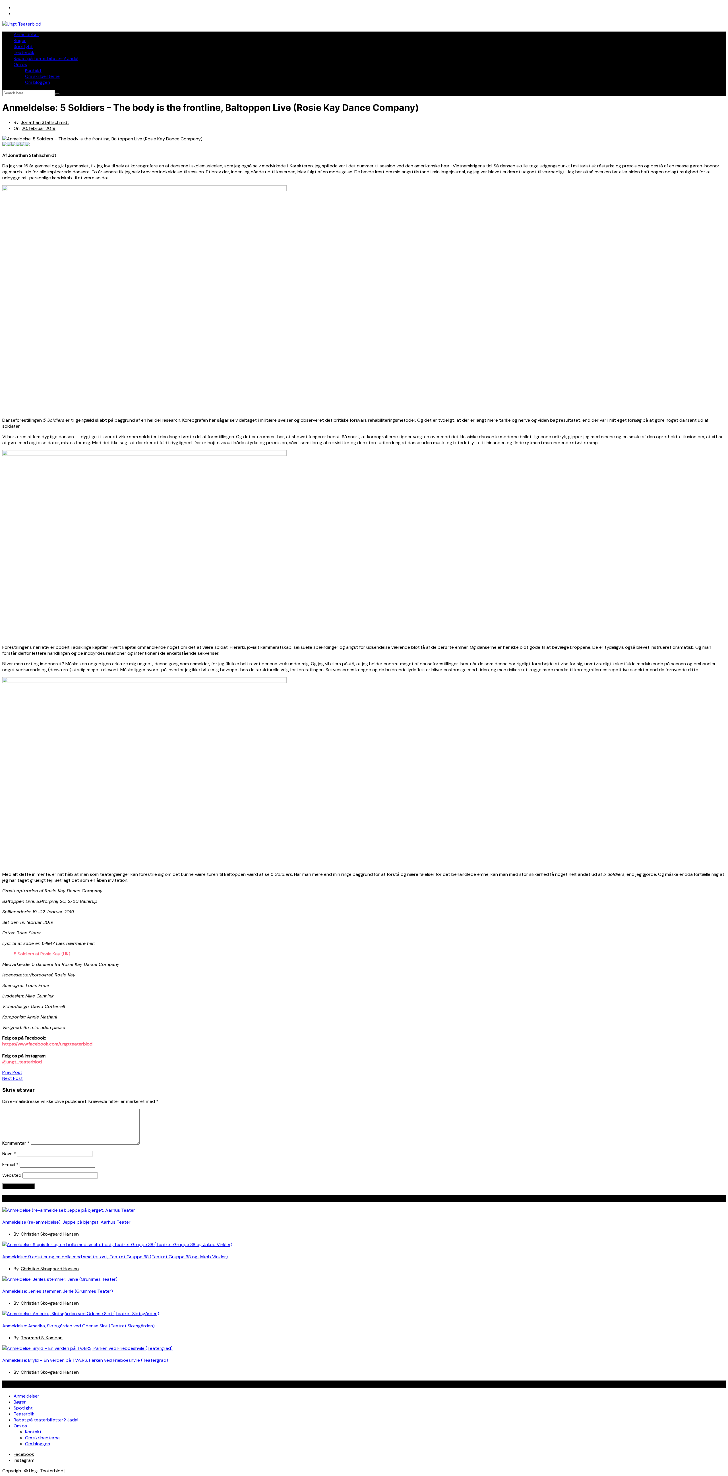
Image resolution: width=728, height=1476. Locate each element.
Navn (9, 1154)
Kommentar (16, 1143)
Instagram (24, 1460)
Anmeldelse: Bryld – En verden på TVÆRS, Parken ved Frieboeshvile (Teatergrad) (85, 1360)
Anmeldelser (26, 35)
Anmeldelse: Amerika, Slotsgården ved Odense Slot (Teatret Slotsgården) (78, 1326)
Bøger (20, 40)
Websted (11, 1175)
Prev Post (12, 1072)
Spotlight (23, 46)
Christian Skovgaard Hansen (50, 1234)
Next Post (12, 1078)
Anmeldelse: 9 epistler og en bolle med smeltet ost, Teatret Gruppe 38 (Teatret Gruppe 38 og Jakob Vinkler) (115, 1257)
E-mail (10, 1164)
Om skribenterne (42, 76)
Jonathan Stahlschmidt (45, 122)
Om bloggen (37, 82)
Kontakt (33, 70)
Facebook (24, 1454)
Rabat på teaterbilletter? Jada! (46, 58)
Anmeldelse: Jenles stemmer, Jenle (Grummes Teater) (57, 1291)
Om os (20, 64)
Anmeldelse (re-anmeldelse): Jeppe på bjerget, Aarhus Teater (66, 1222)
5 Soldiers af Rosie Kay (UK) (42, 954)
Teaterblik (24, 52)
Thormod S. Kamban (42, 1338)
